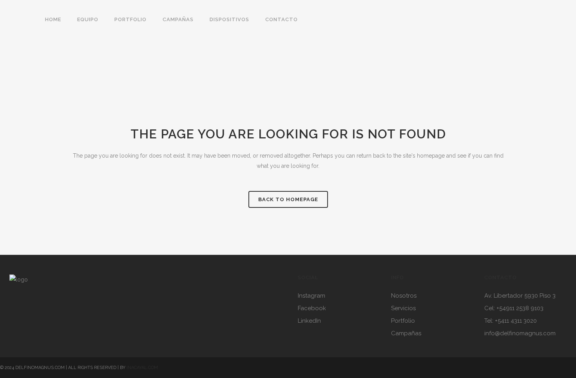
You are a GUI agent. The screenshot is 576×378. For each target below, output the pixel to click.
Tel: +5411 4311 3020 (510, 320)
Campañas (406, 333)
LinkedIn (309, 320)
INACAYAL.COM (142, 367)
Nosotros (404, 295)
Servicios (403, 308)
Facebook (312, 308)
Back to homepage (288, 199)
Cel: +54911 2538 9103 (513, 308)
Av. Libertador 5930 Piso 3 (520, 295)
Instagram (311, 295)
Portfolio (403, 320)
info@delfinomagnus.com (520, 333)
